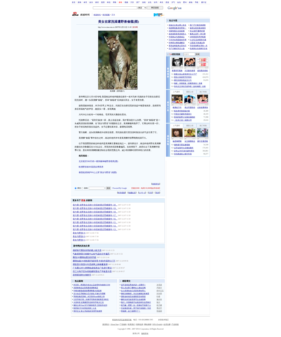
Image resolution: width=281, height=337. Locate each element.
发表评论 (155, 184)
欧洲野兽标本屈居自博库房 (91, 167)
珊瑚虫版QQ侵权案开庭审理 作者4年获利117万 (94, 261)
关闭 (157, 193)
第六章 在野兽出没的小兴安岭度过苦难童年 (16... (95, 219)
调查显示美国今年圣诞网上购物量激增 (90, 264)
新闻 (79, 2)
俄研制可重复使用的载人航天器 (87, 250)
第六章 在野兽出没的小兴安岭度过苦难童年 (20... (95, 205)
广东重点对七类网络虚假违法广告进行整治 (92, 268)
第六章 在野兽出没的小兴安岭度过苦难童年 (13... (95, 229)
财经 (97, 2)
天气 (173, 2)
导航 (196, 2)
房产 (138, 2)
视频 (126, 2)
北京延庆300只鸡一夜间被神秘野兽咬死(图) (98, 161)
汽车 (132, 2)
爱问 (185, 2)
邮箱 (190, 2)
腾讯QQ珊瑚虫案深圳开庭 (84, 257)
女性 (149, 2)
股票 (103, 2)
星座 (167, 2)
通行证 (203, 2)
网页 (79, 188)
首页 (73, 2)
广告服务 (123, 324)
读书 (155, 2)
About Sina (115, 324)
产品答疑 (175, 324)
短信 (179, 2)
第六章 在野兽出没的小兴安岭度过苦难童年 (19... (95, 208)
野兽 (83, 200)
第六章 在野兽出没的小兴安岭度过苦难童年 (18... (95, 212)
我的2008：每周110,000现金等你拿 (145, 188)
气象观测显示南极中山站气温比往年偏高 (91, 254)
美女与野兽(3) (79, 233)
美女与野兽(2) (79, 236)
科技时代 (97, 15)
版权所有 (144, 333)
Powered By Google (120, 188)
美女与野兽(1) (79, 240)
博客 (114, 2)
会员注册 (167, 324)
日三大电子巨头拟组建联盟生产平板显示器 (92, 271)
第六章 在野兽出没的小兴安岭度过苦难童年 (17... (95, 215)
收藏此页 (132, 193)
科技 (108, 2)
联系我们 (131, 324)
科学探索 (106, 15)
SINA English (157, 324)
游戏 (144, 2)
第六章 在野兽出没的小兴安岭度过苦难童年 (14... (95, 226)
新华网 (135, 27)
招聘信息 (139, 324)
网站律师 (147, 324)
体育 (85, 2)
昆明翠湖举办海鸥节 (82, 275)
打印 (150, 193)
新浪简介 (105, 324)
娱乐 (91, 2)
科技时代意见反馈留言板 (122, 320)
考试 (161, 2)
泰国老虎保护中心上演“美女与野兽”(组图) (98, 172)
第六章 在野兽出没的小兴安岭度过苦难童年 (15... (95, 222)
